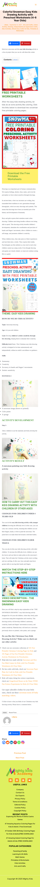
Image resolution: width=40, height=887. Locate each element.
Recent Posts (13, 712)
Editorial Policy (20, 805)
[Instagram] (22, 742)
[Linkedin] (11, 742)
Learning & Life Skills (20, 854)
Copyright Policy (20, 811)
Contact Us (20, 793)
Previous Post (20, 753)
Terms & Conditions (20, 802)
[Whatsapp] (19, 742)
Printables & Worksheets (20, 860)
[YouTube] (29, 780)
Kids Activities (6, 29)
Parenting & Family (20, 851)
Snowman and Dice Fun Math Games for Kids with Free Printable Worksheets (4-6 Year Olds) (19, 663)
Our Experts (20, 796)
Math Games (20, 857)
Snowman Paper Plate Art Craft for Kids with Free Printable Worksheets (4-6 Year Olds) (20, 672)
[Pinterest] (15, 742)
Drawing (10, 27)
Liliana (14, 717)
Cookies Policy (20, 808)
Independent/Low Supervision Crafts (25, 27)
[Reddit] (7, 742)
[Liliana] (7, 720)
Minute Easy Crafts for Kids (21, 29)
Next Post (20, 758)
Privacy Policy (20, 799)
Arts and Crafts (28, 25)
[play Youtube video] (20, 586)
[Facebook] (4, 742)
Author (5, 712)
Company (20, 790)
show (15, 60)
